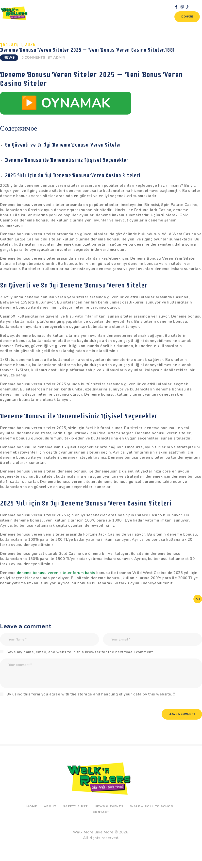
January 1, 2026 (18, 44)
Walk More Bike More (93, 832)
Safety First (75, 806)
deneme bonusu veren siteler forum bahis (56, 572)
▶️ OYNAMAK (66, 103)
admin (59, 57)
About (50, 806)
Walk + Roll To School (152, 806)
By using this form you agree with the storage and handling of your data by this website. (90, 694)
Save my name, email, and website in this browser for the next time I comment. (80, 652)
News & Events (109, 806)
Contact (101, 812)
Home (31, 806)
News (9, 57)
